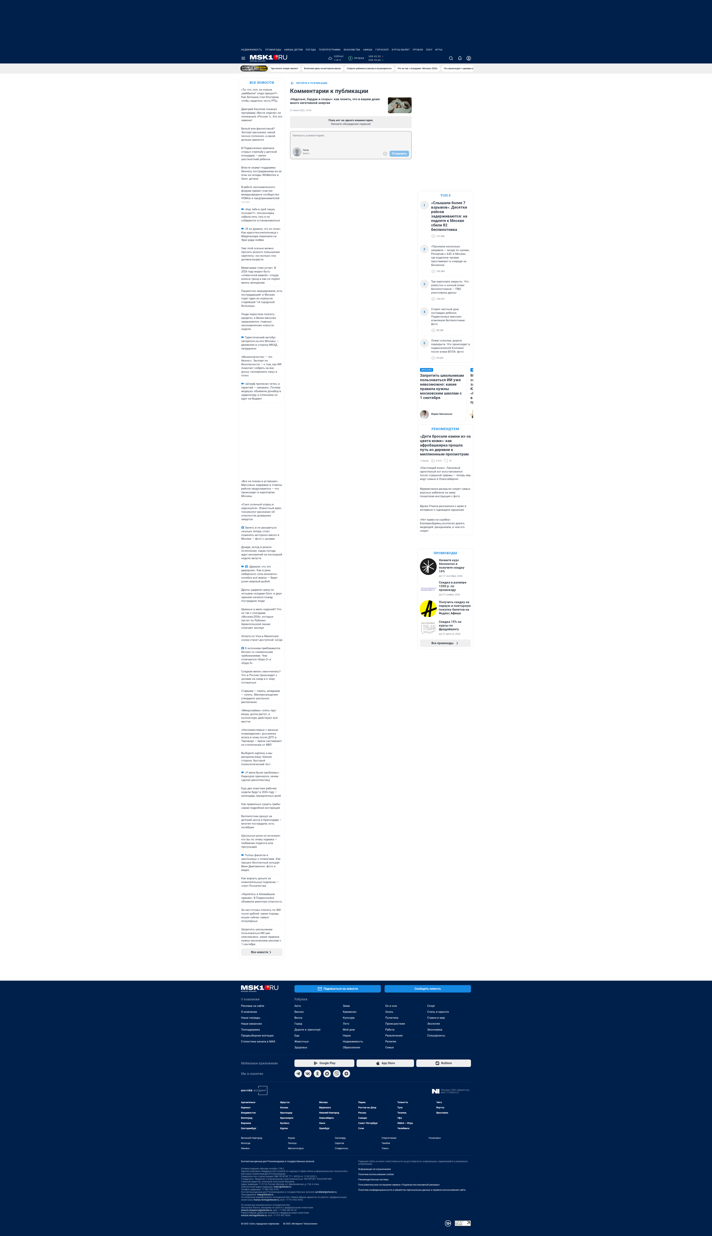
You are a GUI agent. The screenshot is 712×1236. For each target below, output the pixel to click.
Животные (301, 1041)
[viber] (336, 1073)
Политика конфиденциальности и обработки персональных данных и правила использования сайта (412, 1190)
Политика (391, 1017)
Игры (438, 49)
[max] (327, 1073)
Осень (389, 1011)
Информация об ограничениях (374, 1169)
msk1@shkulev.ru (282, 1187)
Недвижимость (251, 49)
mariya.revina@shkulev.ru (266, 1200)
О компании (249, 1011)
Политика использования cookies (376, 1174)
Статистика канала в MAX (258, 1041)
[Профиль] (468, 58)
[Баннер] (254, 68)
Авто (297, 1006)
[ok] (317, 1073)
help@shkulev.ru (265, 1194)
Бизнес (299, 1011)
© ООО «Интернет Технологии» (300, 1223)
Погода (311, 49)
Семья (389, 1047)
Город (298, 1023)
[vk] (308, 1073)
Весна (298, 1017)
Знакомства (352, 49)
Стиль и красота (438, 1011)
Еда (296, 1035)
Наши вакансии (251, 1023)
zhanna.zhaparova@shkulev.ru (256, 1210)
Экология (433, 1023)
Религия (390, 1041)
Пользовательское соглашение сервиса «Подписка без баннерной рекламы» (399, 1184)
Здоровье (300, 1047)
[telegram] (298, 1073)
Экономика (434, 1029)
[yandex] (346, 1073)
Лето (346, 1023)
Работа (389, 1029)
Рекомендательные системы (373, 1179)
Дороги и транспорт (307, 1029)
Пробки (418, 49)
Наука (347, 1035)
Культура (349, 1017)
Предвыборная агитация (257, 1035)
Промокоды (273, 49)
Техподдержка (250, 1029)
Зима (346, 1006)
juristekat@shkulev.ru (326, 1192)
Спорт (431, 1006)
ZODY (429, 49)
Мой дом (349, 1029)
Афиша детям (293, 49)
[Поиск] (450, 58)
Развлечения (394, 1035)
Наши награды (250, 1017)
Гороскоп (382, 49)
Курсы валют (401, 49)
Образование (351, 1047)
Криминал (349, 1011)
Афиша (368, 49)
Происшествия (395, 1023)
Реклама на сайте (252, 1006)
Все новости (262, 82)
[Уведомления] (459, 58)
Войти (306, 153)
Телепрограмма (330, 49)
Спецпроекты (436, 1035)
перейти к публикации (311, 83)
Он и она (391, 1006)
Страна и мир (436, 1017)
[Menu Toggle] (243, 58)
